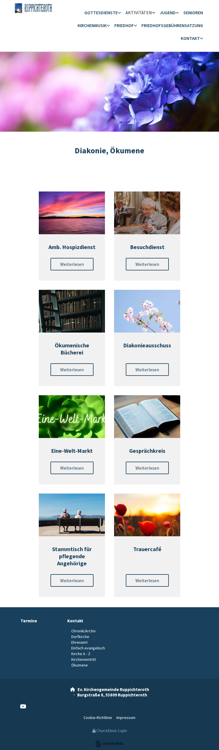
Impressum (125, 717)
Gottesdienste (101, 12)
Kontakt (190, 38)
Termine (29, 620)
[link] (102, 13)
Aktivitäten (138, 12)
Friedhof (124, 25)
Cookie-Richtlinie (98, 717)
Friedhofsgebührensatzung (172, 25)
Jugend (168, 12)
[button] (72, 264)
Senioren (193, 12)
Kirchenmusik (92, 25)
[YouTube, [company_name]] (23, 706)
